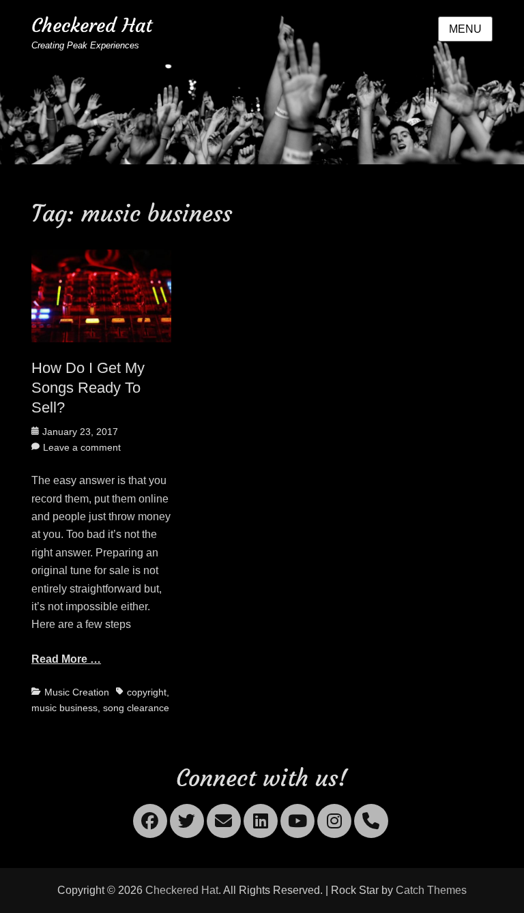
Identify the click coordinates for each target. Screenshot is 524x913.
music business (64, 707)
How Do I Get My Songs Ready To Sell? (88, 387)
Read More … (66, 659)
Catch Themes (431, 890)
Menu (465, 29)
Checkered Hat (91, 26)
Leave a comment (82, 447)
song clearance (136, 707)
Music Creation (76, 692)
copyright (146, 692)
